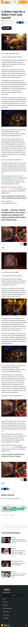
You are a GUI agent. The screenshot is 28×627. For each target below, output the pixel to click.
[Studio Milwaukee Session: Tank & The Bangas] (6, 564)
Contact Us (5, 605)
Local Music (13, 572)
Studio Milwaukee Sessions (17, 561)
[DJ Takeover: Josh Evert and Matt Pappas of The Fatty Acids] (6, 574)
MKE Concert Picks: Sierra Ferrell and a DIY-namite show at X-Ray (19, 541)
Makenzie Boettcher (8, 20)
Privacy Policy (6, 618)
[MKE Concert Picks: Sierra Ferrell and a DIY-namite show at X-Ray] (6, 540)
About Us (5, 601)
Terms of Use (6, 614)
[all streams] (26, 625)
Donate (23, 2)
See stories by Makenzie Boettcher (10, 498)
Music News (13, 548)
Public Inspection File (7, 608)
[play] (2, 625)
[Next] (25, 244)
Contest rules (6, 611)
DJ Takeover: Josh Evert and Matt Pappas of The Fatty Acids (18, 575)
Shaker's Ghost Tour (7, 189)
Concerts (13, 537)
